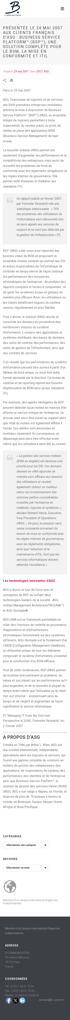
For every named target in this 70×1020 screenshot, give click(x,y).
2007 (39, 71)
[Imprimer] (13, 80)
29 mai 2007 (21, 71)
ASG (46, 71)
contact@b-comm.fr (51, 999)
